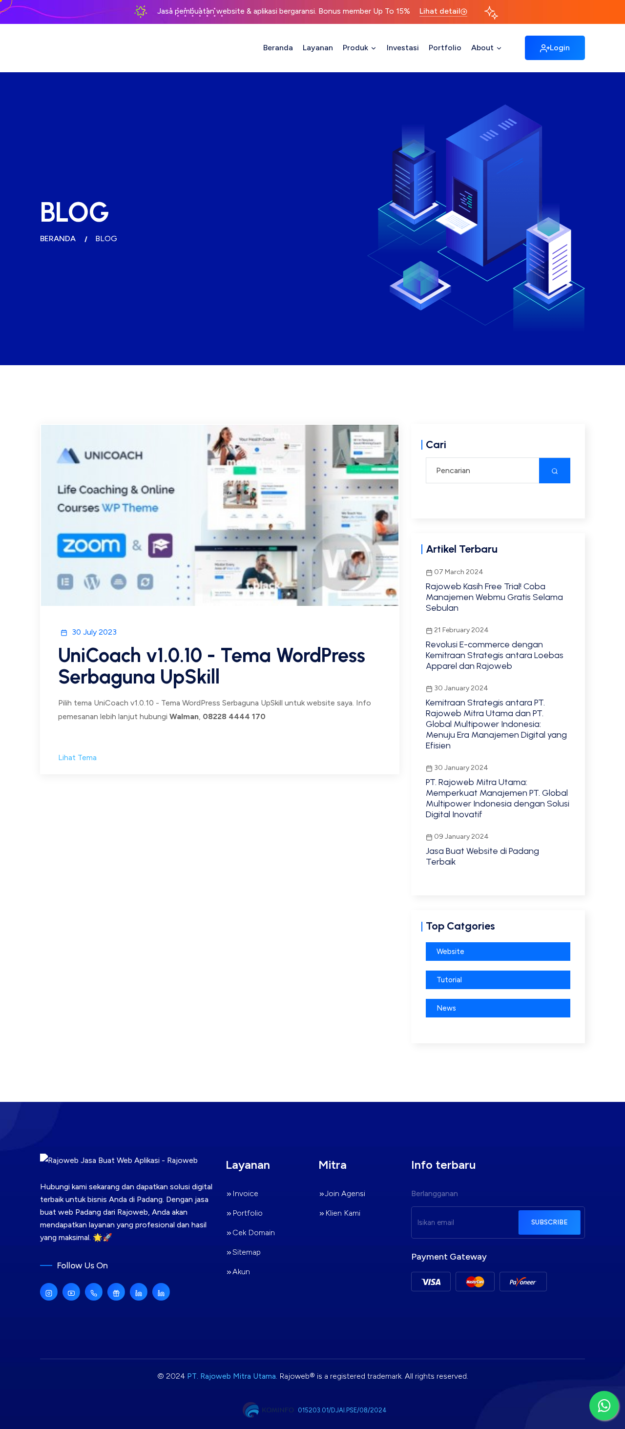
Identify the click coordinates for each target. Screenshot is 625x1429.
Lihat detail (439, 11)
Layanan (318, 47)
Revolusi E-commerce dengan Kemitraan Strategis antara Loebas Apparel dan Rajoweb (494, 655)
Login (560, 47)
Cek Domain (253, 1232)
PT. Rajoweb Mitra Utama (231, 1376)
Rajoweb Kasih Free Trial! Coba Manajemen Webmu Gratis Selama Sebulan (494, 597)
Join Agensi (345, 1193)
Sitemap (246, 1252)
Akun (241, 1271)
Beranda (278, 47)
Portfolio (445, 47)
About (483, 47)
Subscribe (549, 1222)
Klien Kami (342, 1213)
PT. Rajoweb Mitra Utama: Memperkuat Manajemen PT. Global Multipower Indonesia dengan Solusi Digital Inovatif (497, 798)
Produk (356, 47)
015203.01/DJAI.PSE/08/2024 (342, 1410)
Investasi (403, 47)
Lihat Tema (77, 757)
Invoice (245, 1193)
